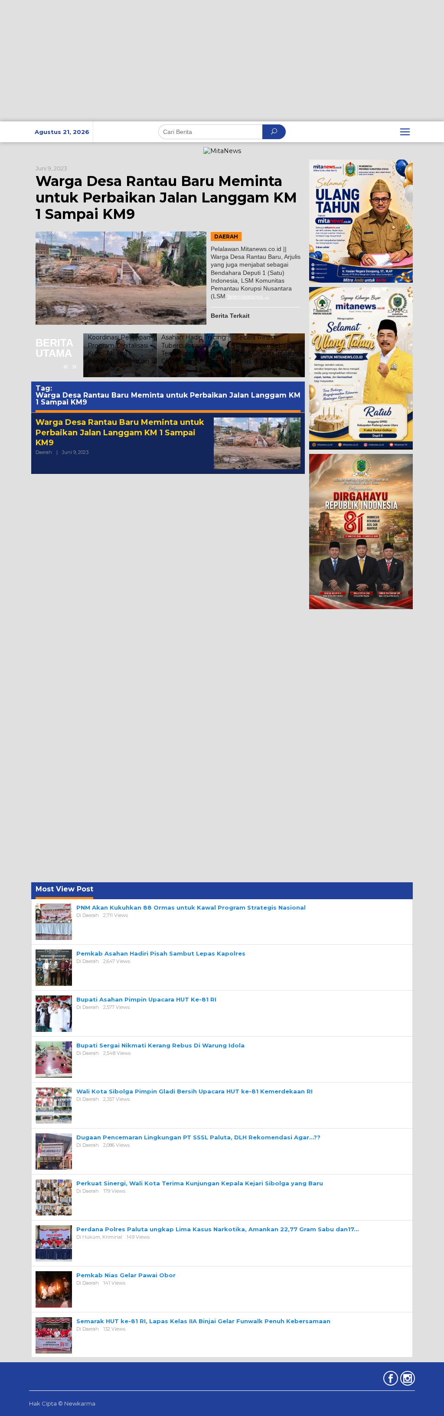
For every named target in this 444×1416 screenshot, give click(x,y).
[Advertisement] (222, 60)
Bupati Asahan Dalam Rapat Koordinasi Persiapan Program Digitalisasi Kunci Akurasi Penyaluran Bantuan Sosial (119, 345)
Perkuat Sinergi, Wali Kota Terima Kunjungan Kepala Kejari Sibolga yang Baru (199, 1183)
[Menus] (405, 131)
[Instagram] (406, 1380)
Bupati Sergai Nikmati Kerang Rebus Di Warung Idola (160, 1045)
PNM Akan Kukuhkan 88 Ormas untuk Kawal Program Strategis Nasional (191, 907)
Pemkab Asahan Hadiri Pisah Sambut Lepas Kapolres (160, 953)
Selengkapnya (245, 296)
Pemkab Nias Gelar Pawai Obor (126, 1275)
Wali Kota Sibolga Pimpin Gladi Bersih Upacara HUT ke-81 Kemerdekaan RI (194, 1091)
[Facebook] (389, 1380)
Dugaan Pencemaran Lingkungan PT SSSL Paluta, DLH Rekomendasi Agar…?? (198, 1137)
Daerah (226, 236)
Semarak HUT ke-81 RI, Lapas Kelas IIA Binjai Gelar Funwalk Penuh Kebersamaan (203, 1321)
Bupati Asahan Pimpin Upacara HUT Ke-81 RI (146, 999)
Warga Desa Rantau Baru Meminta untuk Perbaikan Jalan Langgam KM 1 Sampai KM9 (166, 198)
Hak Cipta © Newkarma (62, 1403)
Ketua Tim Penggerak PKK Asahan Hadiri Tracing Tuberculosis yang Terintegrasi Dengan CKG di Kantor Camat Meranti (193, 345)
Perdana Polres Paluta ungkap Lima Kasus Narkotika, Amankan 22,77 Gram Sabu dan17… (217, 1229)
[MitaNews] (222, 150)
